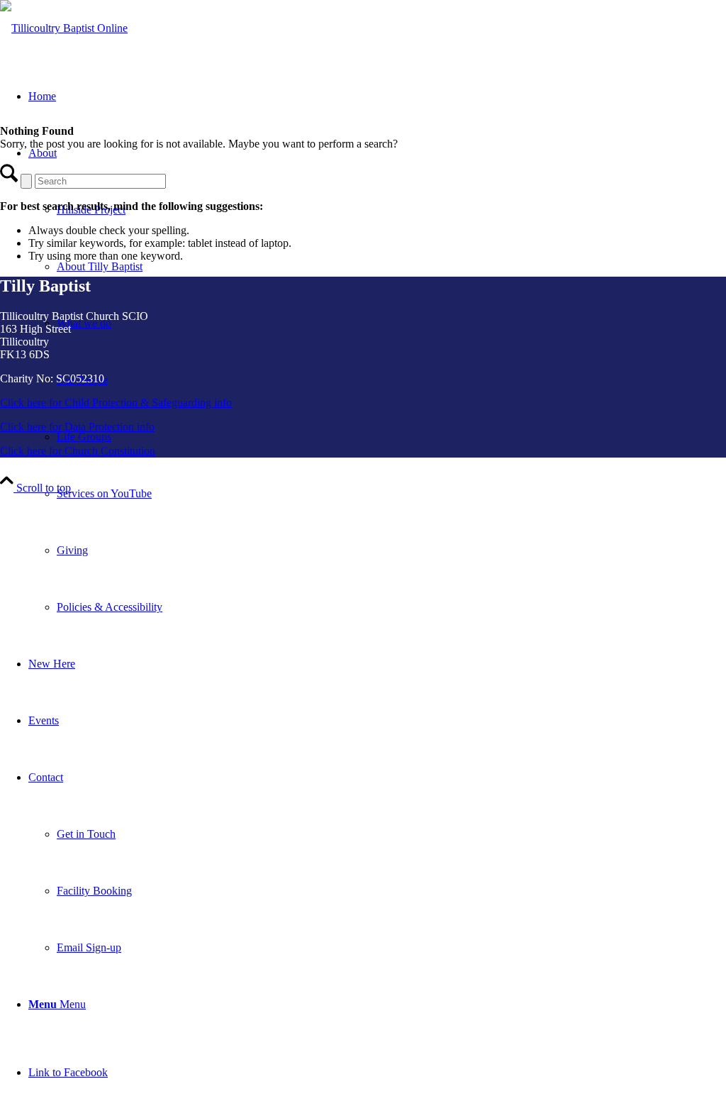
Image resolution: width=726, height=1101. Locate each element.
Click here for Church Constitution (77, 451)
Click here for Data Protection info (77, 427)
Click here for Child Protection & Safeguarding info (116, 403)
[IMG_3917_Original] (64, 28)
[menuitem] (391, 493)
